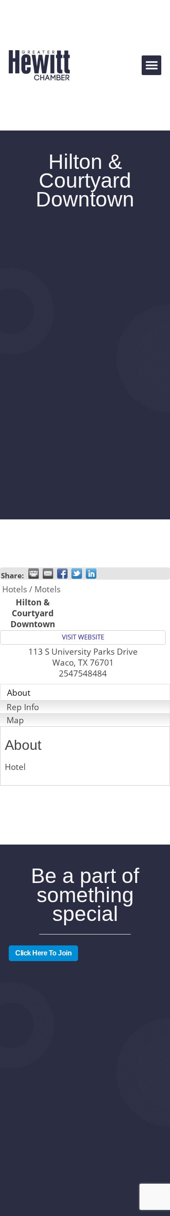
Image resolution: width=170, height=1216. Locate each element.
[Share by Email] (48, 573)
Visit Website (83, 637)
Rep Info (23, 707)
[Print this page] (33, 573)
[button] (151, 65)
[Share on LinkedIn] (91, 573)
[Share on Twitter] (76, 573)
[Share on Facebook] (62, 573)
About (19, 692)
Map (15, 720)
